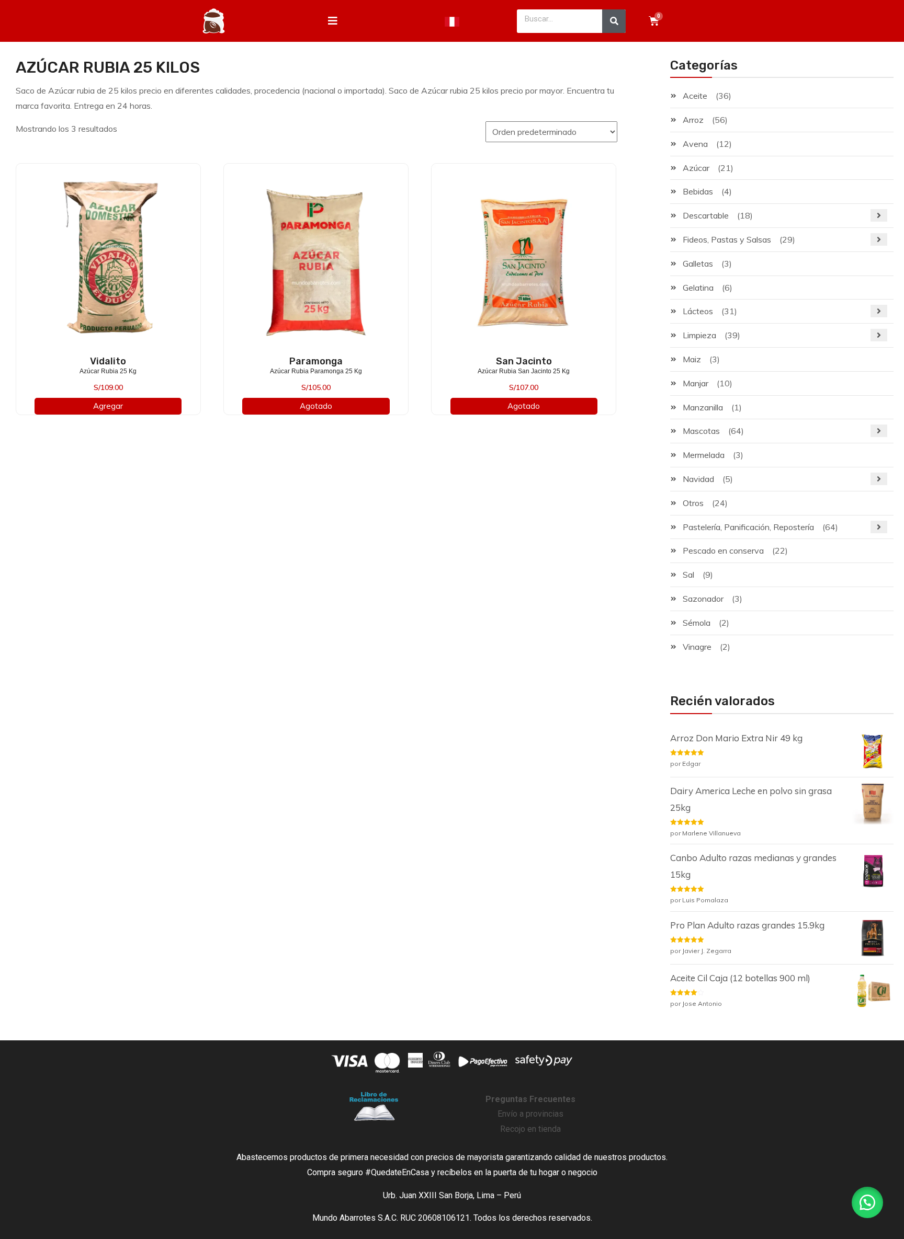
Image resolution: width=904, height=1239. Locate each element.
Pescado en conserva (723, 550)
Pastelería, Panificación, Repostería (748, 527)
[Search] (614, 21)
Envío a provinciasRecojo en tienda (530, 1114)
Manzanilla (703, 407)
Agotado (316, 406)
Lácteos (698, 311)
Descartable (706, 215)
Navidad (698, 479)
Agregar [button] (108, 406)
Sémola (696, 622)
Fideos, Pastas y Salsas (727, 239)
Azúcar (696, 168)
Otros (693, 503)
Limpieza (699, 335)
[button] (867, 1202)
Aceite (695, 95)
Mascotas (701, 431)
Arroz (693, 119)
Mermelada (704, 455)
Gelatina (698, 287)
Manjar (695, 383)
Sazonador (703, 598)
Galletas (698, 263)
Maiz (692, 359)
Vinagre (697, 646)
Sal (688, 574)
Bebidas (698, 191)
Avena (695, 144)
